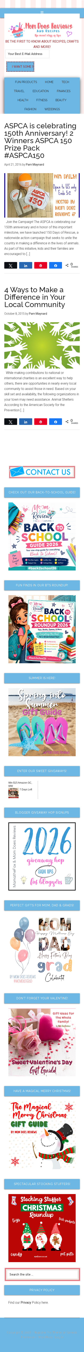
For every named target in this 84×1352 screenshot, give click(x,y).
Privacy (26, 1302)
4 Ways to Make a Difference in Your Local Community (34, 297)
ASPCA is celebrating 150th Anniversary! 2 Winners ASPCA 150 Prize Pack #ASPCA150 (40, 140)
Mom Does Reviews (42, 28)
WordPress (45, 1337)
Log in (59, 1337)
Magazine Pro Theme (47, 1332)
